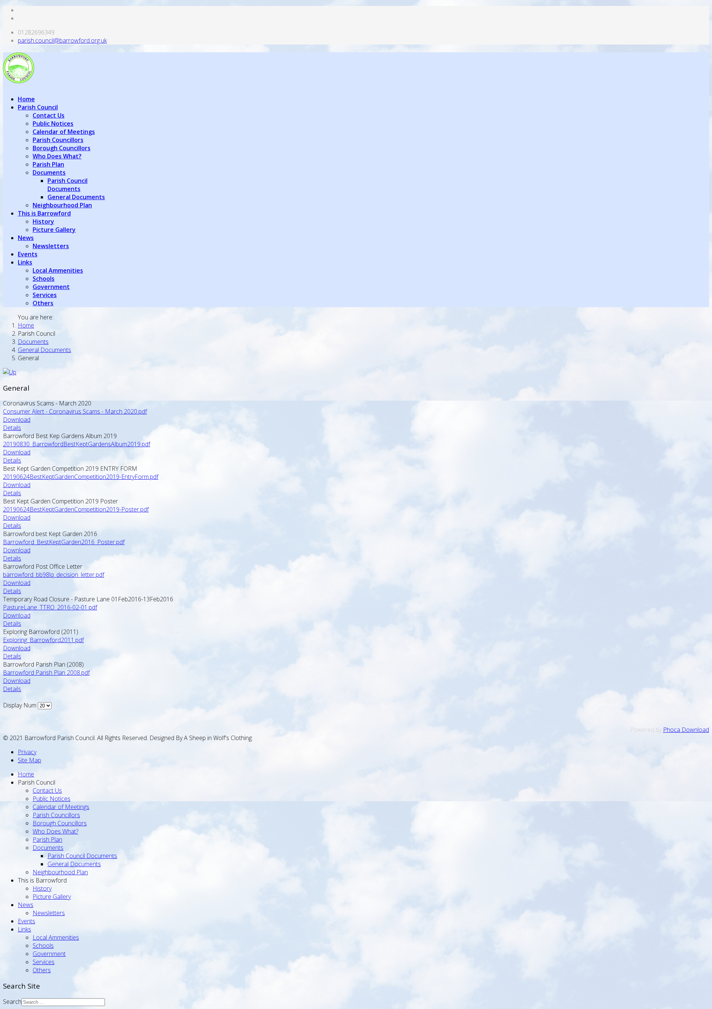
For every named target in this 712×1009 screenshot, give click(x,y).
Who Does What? (57, 156)
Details (12, 428)
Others (43, 303)
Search (12, 1002)
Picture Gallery (54, 230)
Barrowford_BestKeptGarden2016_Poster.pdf (64, 542)
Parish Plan (48, 164)
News (26, 238)
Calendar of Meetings (64, 132)
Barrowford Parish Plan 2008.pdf (46, 672)
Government (51, 287)
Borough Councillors (61, 148)
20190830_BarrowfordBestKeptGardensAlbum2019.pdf (76, 444)
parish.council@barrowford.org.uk (62, 40)
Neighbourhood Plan (62, 205)
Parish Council (38, 107)
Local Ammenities (58, 270)
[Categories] (9, 372)
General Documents (76, 197)
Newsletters (51, 246)
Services (45, 295)
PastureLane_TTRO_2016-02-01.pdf (50, 607)
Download (16, 419)
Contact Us (49, 115)
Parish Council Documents (67, 185)
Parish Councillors (58, 140)
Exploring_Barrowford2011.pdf (43, 640)
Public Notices (53, 123)
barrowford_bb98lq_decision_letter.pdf (53, 575)
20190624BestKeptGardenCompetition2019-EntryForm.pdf (80, 477)
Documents (49, 172)
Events (27, 254)
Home (26, 99)
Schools (44, 279)
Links (25, 262)
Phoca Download (686, 730)
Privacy (27, 752)
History (43, 221)
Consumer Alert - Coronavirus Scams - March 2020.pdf (75, 411)
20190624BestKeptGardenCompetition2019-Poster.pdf (76, 509)
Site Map (29, 760)
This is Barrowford (44, 213)
